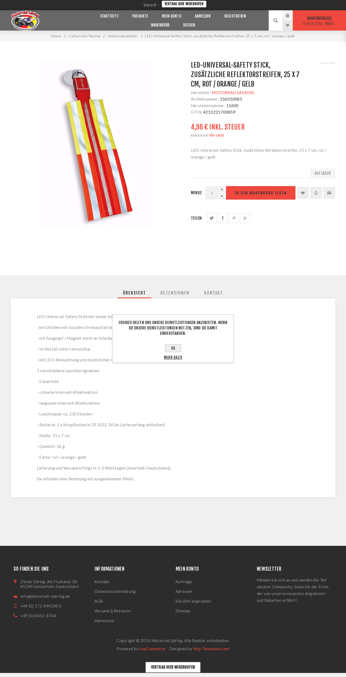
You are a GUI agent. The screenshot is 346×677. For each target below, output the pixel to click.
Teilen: (196, 218)
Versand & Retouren (112, 610)
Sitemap (182, 610)
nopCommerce (152, 648)
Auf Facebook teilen (223, 218)
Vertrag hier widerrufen (184, 4)
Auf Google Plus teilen (245, 218)
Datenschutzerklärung (115, 591)
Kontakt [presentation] (213, 293)
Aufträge (183, 581)
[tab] (134, 293)
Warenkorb (319, 21)
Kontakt (101, 581)
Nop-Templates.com (211, 648)
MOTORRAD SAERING (233, 92)
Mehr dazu (173, 357)
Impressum (104, 620)
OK (173, 348)
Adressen (184, 591)
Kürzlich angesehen (193, 601)
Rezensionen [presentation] (175, 293)
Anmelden (292, 15)
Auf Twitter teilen (212, 218)
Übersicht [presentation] (134, 293)
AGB (98, 601)
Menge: (196, 192)
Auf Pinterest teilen (234, 218)
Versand (216, 135)
